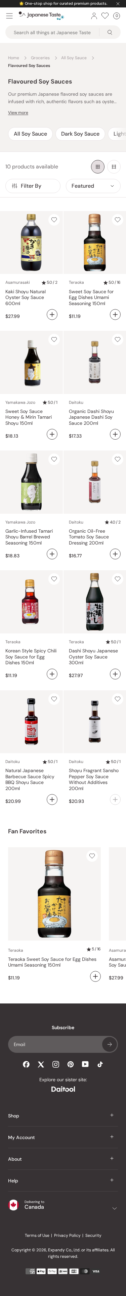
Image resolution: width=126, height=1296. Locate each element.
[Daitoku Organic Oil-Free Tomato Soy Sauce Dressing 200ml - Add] (115, 554)
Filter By (31, 185)
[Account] (94, 16)
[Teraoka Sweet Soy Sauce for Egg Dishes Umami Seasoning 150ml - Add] (115, 314)
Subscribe (109, 1044)
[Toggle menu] (9, 16)
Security (93, 1235)
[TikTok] (100, 1064)
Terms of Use (37, 1235)
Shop (13, 1116)
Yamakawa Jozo (20, 402)
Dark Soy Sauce (80, 133)
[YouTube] (85, 1064)
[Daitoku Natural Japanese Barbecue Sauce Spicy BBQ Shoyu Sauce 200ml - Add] (52, 799)
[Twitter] (41, 1064)
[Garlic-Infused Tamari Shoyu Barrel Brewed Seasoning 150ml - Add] (52, 554)
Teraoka (76, 282)
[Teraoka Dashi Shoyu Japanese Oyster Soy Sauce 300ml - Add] (115, 674)
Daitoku (76, 402)
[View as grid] (97, 166)
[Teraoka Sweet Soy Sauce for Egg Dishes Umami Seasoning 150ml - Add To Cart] (95, 976)
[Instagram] (55, 1064)
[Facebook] (26, 1064)
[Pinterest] (70, 1064)
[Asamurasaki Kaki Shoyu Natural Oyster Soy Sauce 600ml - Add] (52, 314)
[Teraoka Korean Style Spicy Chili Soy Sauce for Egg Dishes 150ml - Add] (52, 674)
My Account (21, 1137)
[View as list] (114, 166)
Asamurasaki (17, 282)
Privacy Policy (67, 1235)
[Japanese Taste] (41, 15)
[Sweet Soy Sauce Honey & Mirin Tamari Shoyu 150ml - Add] (52, 434)
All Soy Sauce (30, 133)
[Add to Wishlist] (54, 220)
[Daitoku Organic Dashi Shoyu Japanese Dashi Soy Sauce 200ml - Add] (115, 434)
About (15, 1159)
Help (13, 1181)
